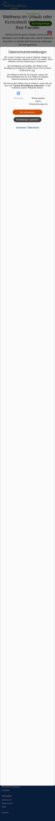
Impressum (21, 127)
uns (33, 70)
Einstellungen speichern (27, 119)
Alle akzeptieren (27, 112)
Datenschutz (33, 127)
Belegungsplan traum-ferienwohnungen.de (38, 101)
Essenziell (18, 98)
